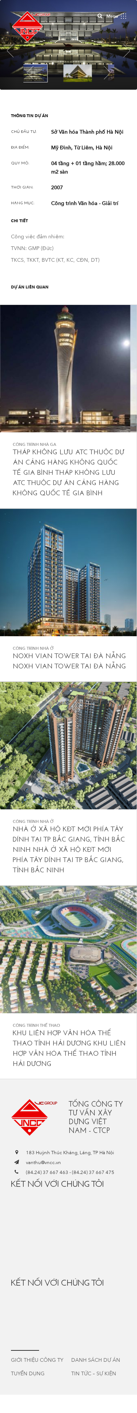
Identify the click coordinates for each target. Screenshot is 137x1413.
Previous (30, 72)
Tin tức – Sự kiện (93, 1373)
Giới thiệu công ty (37, 1360)
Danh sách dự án (95, 1360)
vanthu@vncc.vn (43, 1162)
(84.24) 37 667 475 (93, 1172)
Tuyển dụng (28, 1373)
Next (107, 72)
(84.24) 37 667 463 (47, 1172)
